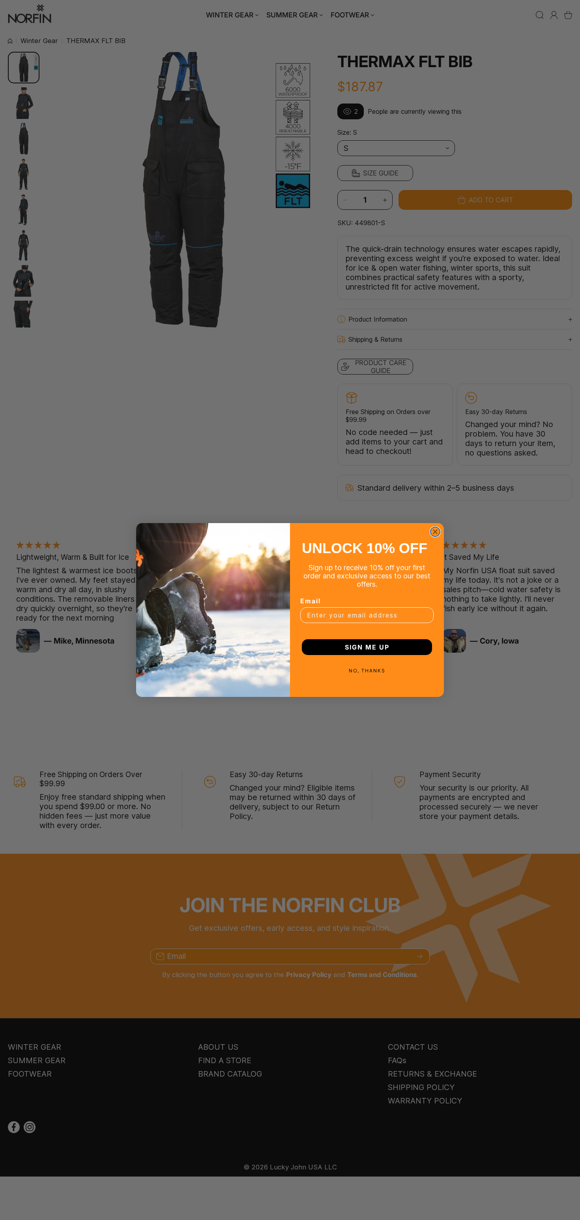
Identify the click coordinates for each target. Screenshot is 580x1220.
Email (310, 601)
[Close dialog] (435, 532)
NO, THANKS (367, 671)
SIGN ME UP (367, 647)
